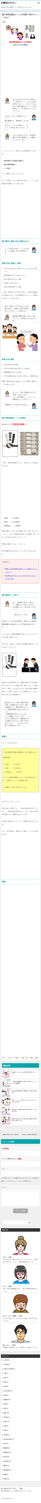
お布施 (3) (7, 1364)
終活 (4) (6, 1443)
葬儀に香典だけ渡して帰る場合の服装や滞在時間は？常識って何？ (24, 1119)
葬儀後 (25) (7, 1452)
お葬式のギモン (9, 3)
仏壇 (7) (6, 1373)
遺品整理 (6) (7, 1470)
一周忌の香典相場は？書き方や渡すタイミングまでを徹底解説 (24, 1082)
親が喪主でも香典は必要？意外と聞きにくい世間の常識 (24, 1110)
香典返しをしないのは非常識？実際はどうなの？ (24, 1073)
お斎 (34, 292)
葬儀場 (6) (7, 1448)
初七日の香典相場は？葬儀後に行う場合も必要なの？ (24, 1091)
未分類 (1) (7, 1417)
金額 (31, 1057)
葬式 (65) (6, 1457)
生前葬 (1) (7, 1435)
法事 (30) (6, 1421)
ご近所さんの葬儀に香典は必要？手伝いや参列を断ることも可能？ (30, 1134)
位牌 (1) (6, 1377)
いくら (10, 1057)
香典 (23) (6, 1479)
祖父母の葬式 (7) (9, 1439)
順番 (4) (6, 1474)
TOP (9, 1488)
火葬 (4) (6, 1426)
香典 (4, 22)
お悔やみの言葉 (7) (9, 1369)
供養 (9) (6, 1386)
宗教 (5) (6, 1395)
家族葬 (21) (7, 1399)
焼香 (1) (6, 1430)
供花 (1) (6, 1382)
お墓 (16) (6, 1360)
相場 (23, 1057)
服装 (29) (6, 1413)
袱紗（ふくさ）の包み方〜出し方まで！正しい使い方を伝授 (24, 1101)
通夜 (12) (6, 1465)
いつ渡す (16, 1057)
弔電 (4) (6, 1404)
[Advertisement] (20, 72)
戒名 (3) (6, 1408)
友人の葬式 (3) (8, 1391)
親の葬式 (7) (7, 1461)
